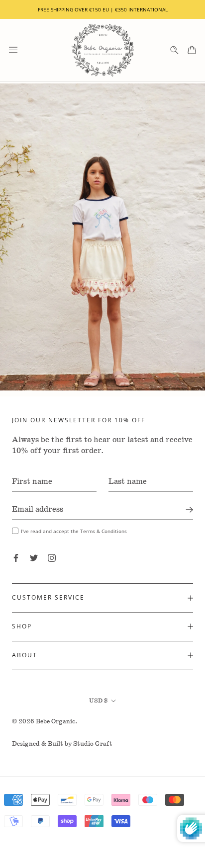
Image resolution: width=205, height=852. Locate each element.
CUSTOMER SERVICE (48, 597)
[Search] (174, 50)
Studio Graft (92, 744)
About (24, 655)
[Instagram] (52, 557)
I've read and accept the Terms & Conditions (74, 531)
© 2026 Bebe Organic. (45, 721)
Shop (22, 626)
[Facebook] (16, 557)
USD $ (98, 700)
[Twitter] (34, 557)
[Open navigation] (13, 50)
